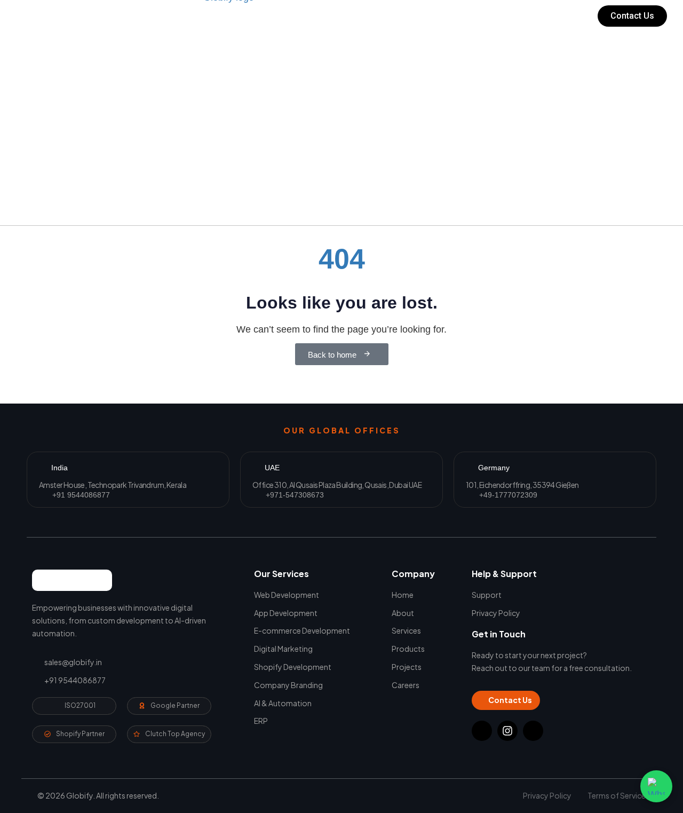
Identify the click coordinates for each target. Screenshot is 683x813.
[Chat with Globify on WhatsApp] (656, 786)
